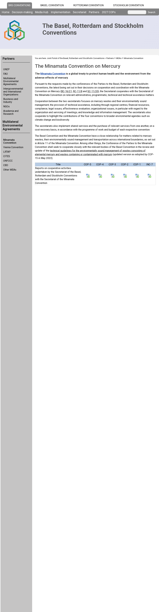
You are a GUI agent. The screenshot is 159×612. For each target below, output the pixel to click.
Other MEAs (9, 169)
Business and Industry (10, 100)
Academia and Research (10, 112)
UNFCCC (8, 160)
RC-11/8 (77, 91)
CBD (5, 165)
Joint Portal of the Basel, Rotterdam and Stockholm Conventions (75, 58)
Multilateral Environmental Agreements (10, 81)
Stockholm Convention (128, 5)
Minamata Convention (9, 141)
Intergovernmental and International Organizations (13, 91)
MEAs (118, 58)
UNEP (6, 69)
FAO (5, 73)
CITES (6, 156)
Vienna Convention (13, 147)
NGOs (6, 106)
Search (151, 12)
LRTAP (7, 151)
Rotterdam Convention (88, 5)
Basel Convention (52, 5)
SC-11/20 (92, 91)
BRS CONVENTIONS (19, 5)
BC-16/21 (66, 91)
